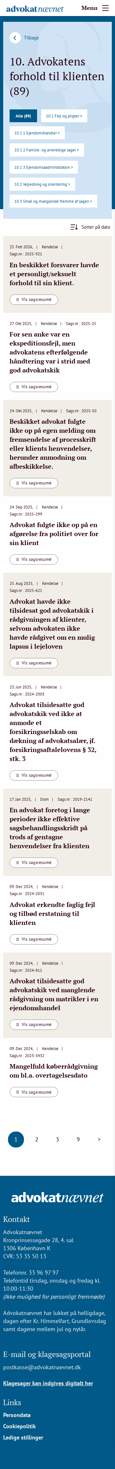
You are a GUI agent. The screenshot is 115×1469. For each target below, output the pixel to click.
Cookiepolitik (19, 1426)
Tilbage (31, 38)
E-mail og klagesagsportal (47, 1354)
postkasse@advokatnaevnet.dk (42, 1367)
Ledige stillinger (23, 1437)
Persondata (17, 1415)
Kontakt (16, 1219)
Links (12, 1402)
